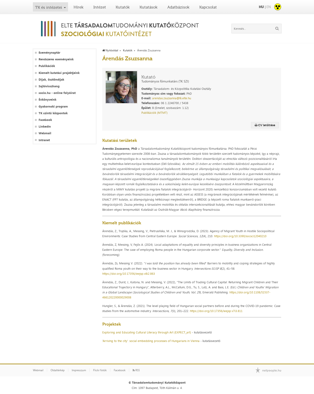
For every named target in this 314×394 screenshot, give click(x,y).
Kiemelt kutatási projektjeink (59, 72)
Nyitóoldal (111, 50)
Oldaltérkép (58, 370)
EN (268, 6)
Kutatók (123, 7)
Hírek (78, 7)
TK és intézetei (48, 7)
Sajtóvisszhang (49, 86)
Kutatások (148, 7)
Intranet (44, 140)
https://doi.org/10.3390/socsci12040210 (240, 236)
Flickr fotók (100, 370)
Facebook (45, 119)
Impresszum (79, 370)
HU (261, 6)
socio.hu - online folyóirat (57, 92)
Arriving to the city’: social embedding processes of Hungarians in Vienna (151, 341)
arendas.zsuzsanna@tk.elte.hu (171, 98)
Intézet (99, 7)
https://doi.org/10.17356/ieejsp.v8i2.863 (128, 273)
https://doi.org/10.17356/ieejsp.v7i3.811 (216, 311)
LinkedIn (45, 126)
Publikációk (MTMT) (154, 113)
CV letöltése (266, 125)
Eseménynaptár (49, 52)
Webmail (45, 133)
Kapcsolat (208, 7)
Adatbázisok (178, 7)
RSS (137, 370)
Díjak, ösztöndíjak (51, 79)
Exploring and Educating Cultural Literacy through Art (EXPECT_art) (147, 332)
